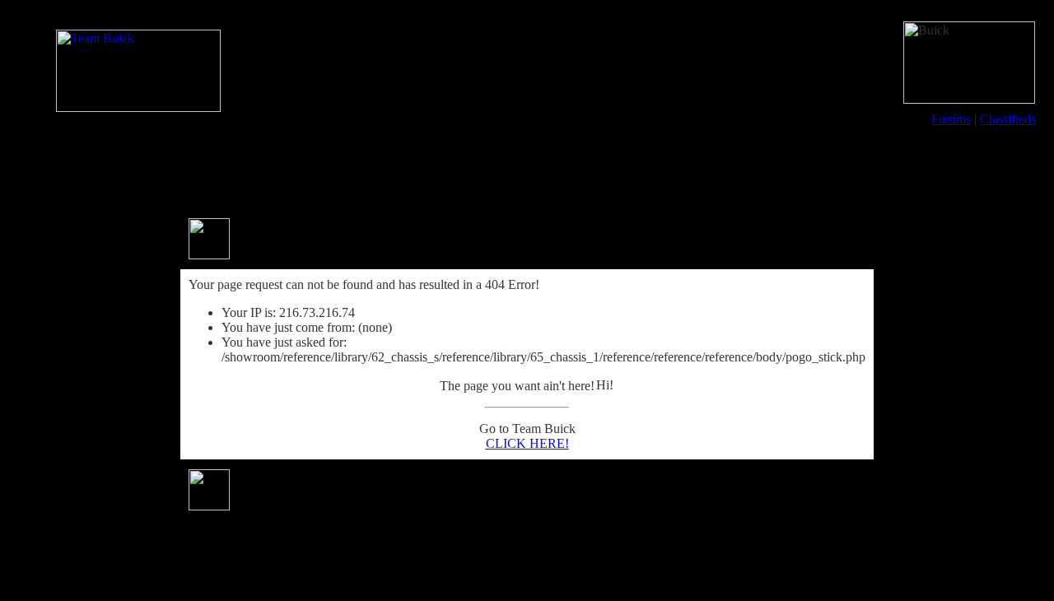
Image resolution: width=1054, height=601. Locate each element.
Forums (951, 119)
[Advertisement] (527, 171)
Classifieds (1008, 119)
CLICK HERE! (527, 443)
